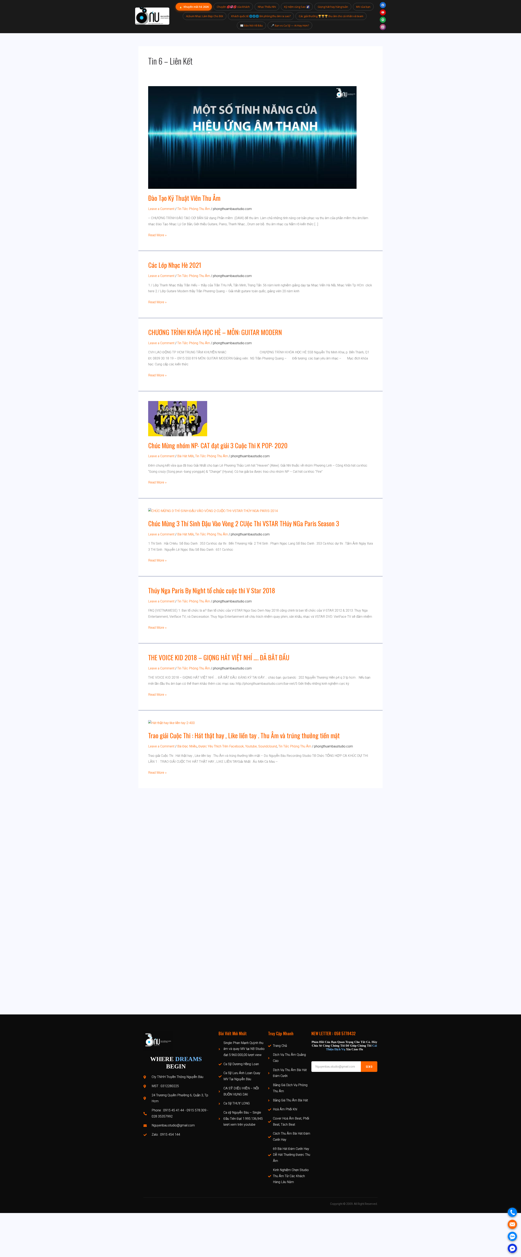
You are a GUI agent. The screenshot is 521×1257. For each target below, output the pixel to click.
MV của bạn (363, 7)
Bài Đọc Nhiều (187, 746)
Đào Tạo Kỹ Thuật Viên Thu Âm (184, 198)
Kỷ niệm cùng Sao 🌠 (297, 7)
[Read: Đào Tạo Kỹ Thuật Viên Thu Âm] (252, 137)
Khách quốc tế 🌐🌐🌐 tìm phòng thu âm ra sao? (261, 16)
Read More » (157, 235)
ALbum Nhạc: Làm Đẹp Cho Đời (204, 16)
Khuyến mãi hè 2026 (194, 7)
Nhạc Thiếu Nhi (267, 7)
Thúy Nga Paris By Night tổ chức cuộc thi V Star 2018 (211, 590)
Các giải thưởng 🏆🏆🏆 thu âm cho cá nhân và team (331, 16)
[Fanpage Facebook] (383, 5)
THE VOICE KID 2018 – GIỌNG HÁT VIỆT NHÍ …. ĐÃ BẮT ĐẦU (218, 657)
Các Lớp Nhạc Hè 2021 (174, 265)
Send (369, 1066)
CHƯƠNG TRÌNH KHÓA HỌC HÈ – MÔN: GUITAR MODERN (215, 332)
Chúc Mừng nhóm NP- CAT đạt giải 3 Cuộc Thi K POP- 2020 (218, 445)
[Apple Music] (383, 27)
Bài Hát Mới (185, 456)
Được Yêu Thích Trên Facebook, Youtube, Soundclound (237, 746)
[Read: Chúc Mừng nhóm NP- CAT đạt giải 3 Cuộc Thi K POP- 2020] (177, 418)
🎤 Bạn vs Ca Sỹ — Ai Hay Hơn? (290, 25)
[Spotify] (383, 20)
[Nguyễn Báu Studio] (152, 16)
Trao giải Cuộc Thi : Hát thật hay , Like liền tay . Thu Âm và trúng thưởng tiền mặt (244, 735)
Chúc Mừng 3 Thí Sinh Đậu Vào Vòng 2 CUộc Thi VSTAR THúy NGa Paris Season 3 (243, 523)
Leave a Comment (161, 209)
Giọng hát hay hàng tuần (333, 7)
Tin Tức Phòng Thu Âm (193, 209)
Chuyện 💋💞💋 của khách (233, 7)
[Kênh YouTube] (383, 12)
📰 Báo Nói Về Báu (251, 25)
